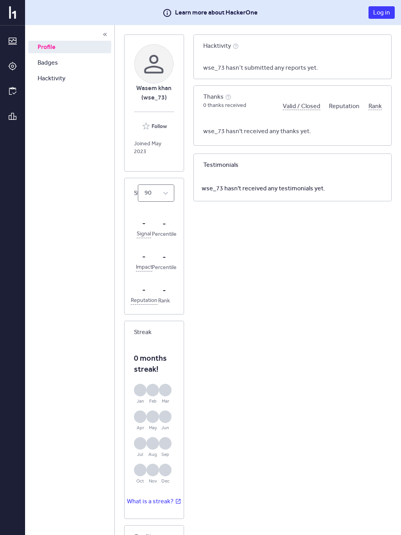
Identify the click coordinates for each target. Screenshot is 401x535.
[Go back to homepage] (12, 12)
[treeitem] (69, 47)
